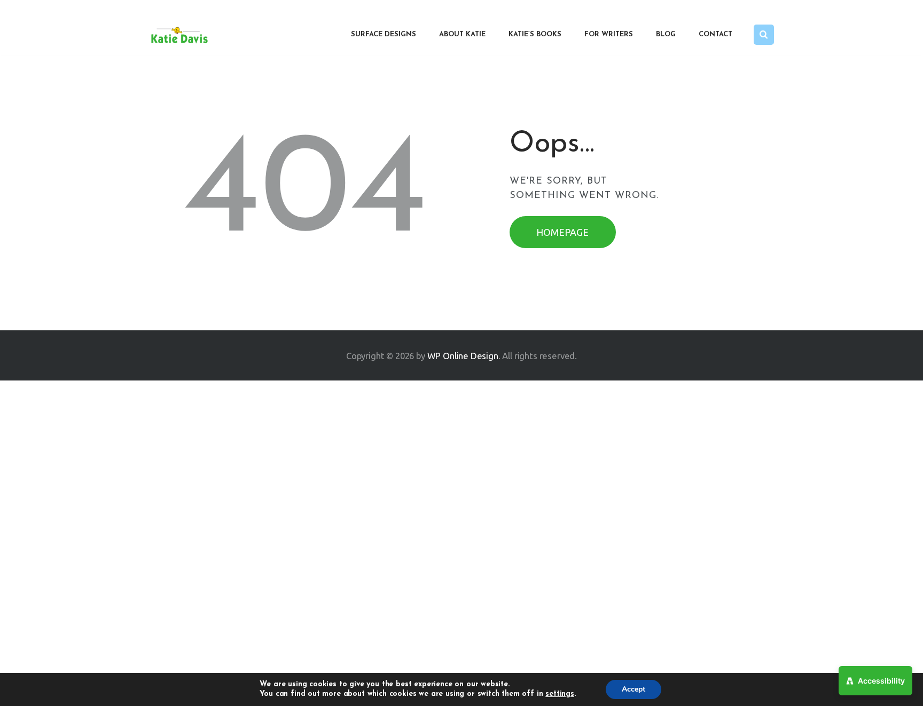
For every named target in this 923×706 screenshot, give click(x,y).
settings (559, 694)
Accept (633, 689)
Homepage (562, 232)
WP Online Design (462, 356)
